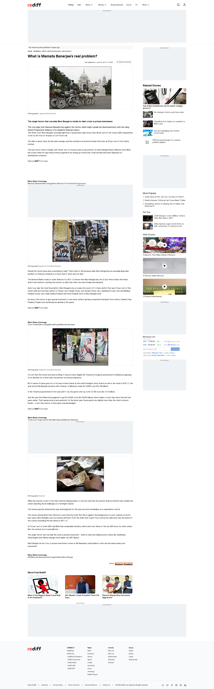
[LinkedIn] (185, 685)
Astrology (91, 671)
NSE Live (111, 654)
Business (37, 51)
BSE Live (111, 651)
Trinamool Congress (36, 420)
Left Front (66, 183)
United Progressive (78, 183)
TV (136, 5)
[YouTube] (181, 685)
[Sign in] (184, 5)
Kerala (52, 324)
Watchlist (111, 660)
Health (131, 651)
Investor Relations (91, 685)
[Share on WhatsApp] (163, 685)
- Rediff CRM (71, 665)
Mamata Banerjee (35, 183)
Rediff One (70, 654)
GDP (29, 557)
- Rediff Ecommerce (73, 660)
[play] (164, 245)
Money (101, 5)
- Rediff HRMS (71, 663)
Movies (90, 657)
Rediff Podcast (93, 674)
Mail (79, 5)
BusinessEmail (117, 5)
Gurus (128, 5)
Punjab (57, 324)
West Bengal (47, 183)
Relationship (133, 660)
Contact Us (106, 685)
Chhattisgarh (51, 557)
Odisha (59, 557)
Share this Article (125, 62)
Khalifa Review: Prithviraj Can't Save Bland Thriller (165, 200)
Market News (112, 657)
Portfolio (111, 663)
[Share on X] (167, 685)
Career (131, 657)
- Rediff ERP (71, 668)
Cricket (90, 663)
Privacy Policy (58, 685)
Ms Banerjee (59, 420)
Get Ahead (91, 665)
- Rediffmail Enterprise (74, 657)
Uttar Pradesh (33, 324)
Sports (90, 660)
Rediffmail (70, 651)
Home (71, 5)
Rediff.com (124, 685)
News (88, 5)
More (145, 5)
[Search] (178, 5)
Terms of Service (74, 685)
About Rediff (32, 685)
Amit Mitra (57, 183)
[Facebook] (172, 685)
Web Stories (149, 234)
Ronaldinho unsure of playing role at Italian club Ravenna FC (164, 205)
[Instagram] (176, 685)
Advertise (44, 685)
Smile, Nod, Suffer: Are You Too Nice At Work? (164, 197)
